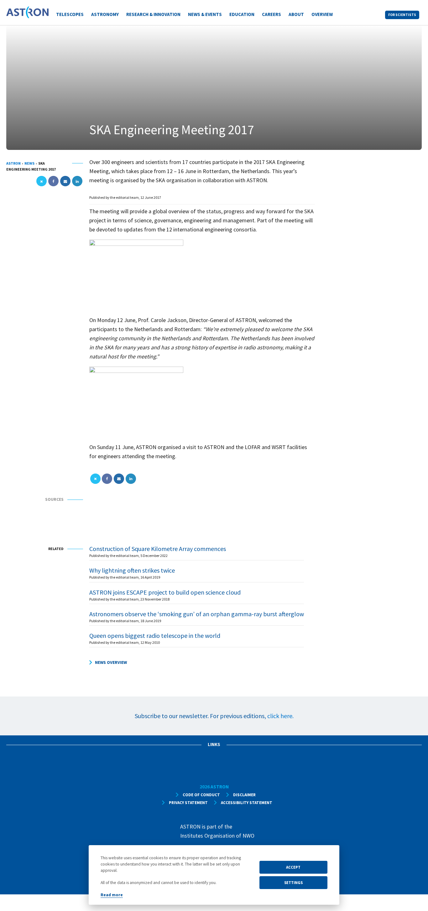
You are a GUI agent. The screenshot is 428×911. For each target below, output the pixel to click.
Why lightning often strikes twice (132, 570)
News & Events (205, 14)
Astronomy (105, 14)
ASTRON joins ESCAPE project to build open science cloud (165, 592)
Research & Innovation (153, 14)
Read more (112, 895)
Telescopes (70, 14)
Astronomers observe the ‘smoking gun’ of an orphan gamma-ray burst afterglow (196, 614)
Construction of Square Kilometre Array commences (157, 549)
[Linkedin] (77, 181)
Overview (322, 14)
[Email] (65, 181)
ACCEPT (293, 867)
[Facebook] (53, 181)
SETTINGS (293, 882)
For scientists (402, 15)
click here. (280, 716)
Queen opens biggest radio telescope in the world (154, 635)
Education (241, 14)
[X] (41, 181)
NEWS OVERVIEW (111, 662)
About (296, 14)
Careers (271, 14)
